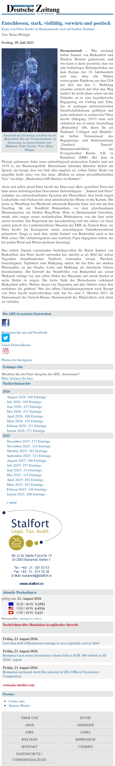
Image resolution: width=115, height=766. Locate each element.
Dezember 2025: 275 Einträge (28, 441)
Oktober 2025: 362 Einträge (27, 451)
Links (85, 732)
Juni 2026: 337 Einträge (24, 406)
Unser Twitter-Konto (16, 344)
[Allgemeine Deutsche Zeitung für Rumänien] (38, 9)
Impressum (85, 739)
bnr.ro (38, 618)
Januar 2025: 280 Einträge (26, 494)
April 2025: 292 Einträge (25, 479)
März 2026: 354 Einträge (25, 421)
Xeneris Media (19, 705)
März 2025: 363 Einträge (25, 484)
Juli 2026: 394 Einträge (24, 402)
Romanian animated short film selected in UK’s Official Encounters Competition (51, 673)
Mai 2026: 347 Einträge (24, 411)
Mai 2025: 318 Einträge (24, 475)
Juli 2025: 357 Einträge (24, 465)
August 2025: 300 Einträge (26, 460)
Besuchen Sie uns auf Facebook (24, 332)
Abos (29, 724)
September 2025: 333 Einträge (29, 455)
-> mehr (11, 502)
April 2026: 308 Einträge (25, 416)
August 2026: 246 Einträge (26, 397)
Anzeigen (85, 724)
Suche (85, 717)
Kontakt (29, 746)
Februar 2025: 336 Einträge (27, 489)
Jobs (29, 732)
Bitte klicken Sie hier (17, 378)
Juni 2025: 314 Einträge (24, 470)
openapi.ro (26, 618)
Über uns (29, 717)
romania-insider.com (18, 684)
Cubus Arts (17, 701)
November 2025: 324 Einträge (29, 446)
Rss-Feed (29, 739)
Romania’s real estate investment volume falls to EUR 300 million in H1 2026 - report (55, 657)
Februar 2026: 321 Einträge (27, 426)
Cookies (85, 746)
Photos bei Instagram (17, 359)
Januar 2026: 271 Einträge (26, 430)
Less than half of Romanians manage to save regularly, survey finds (51, 643)
